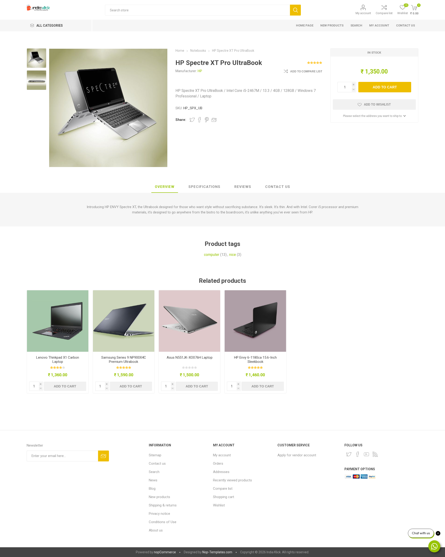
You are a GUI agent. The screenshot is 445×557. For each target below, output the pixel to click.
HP (200, 71)
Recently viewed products (232, 480)
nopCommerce (165, 552)
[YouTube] (366, 454)
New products (331, 25)
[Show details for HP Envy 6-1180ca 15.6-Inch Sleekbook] (255, 321)
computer (211, 254)
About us (156, 530)
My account (363, 13)
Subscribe (103, 456)
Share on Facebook (199, 119)
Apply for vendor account (296, 455)
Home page (304, 25)
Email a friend (214, 119)
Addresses (221, 472)
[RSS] (375, 454)
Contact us (405, 25)
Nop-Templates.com (217, 552)
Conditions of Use (162, 522)
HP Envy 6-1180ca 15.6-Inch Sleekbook (255, 359)
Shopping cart (223, 497)
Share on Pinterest (206, 119)
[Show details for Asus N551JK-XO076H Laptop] (189, 321)
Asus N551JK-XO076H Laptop (190, 357)
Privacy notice (159, 514)
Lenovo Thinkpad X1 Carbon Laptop (57, 359)
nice (232, 254)
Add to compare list (306, 71)
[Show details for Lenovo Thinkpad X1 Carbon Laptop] (57, 321)
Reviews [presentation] (242, 187)
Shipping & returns (163, 505)
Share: (180, 120)
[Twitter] (349, 454)
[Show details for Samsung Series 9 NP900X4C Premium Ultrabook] (123, 321)
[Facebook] (357, 454)
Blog (152, 488)
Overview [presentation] (165, 187)
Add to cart (385, 87)
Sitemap (155, 455)
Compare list (384, 13)
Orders (218, 463)
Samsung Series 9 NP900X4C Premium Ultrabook (123, 359)
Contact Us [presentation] (277, 187)
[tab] (164, 187)
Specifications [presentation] (204, 187)
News (153, 480)
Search (295, 10)
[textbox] (197, 10)
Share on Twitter (192, 119)
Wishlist (219, 505)
